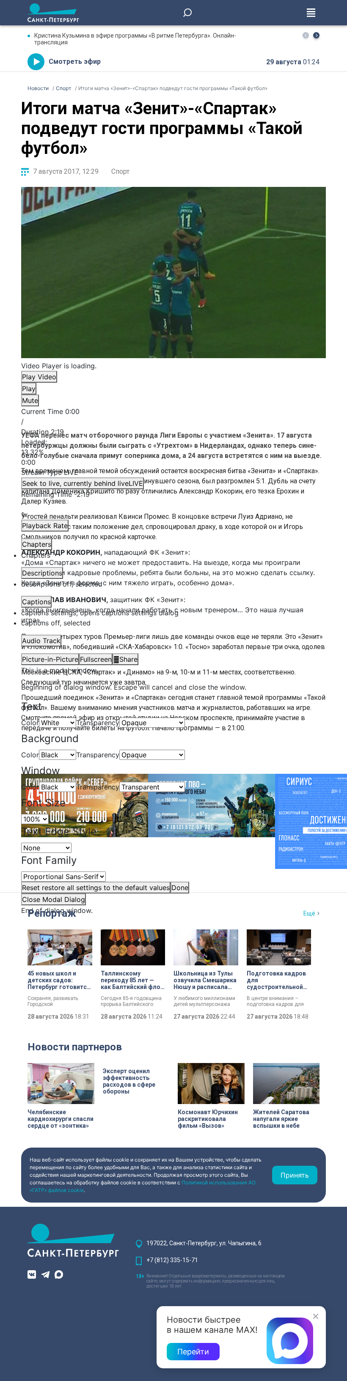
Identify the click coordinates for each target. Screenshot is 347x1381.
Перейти (193, 1351)
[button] (316, 35)
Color (30, 722)
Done (179, 887)
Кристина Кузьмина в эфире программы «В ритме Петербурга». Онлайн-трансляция (135, 39)
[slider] (173, 452)
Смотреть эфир (75, 62)
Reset (96, 887)
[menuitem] (173, 613)
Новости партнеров (75, 1047)
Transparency (97, 722)
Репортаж (52, 913)
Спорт (120, 171)
